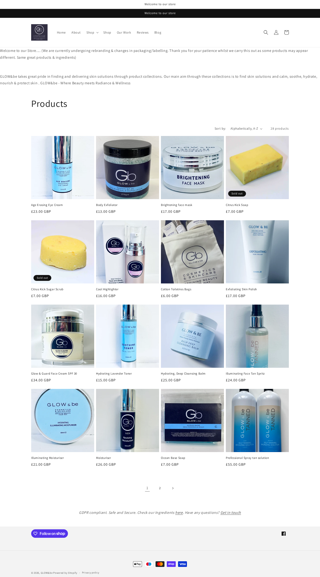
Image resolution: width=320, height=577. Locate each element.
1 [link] (147, 487)
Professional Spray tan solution (247, 458)
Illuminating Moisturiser (47, 458)
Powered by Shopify (65, 572)
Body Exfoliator (107, 205)
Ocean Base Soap (173, 458)
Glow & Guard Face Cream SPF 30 (54, 374)
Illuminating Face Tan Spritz (245, 374)
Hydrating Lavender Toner (114, 374)
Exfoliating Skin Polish (241, 289)
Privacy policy (90, 572)
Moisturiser (103, 458)
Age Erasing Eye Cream (47, 205)
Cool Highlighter (107, 289)
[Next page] (172, 488)
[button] (92, 32)
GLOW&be (47, 572)
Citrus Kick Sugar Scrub (47, 289)
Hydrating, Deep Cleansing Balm (183, 374)
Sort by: (220, 128)
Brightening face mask (176, 205)
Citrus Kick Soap (237, 205)
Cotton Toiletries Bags (176, 289)
